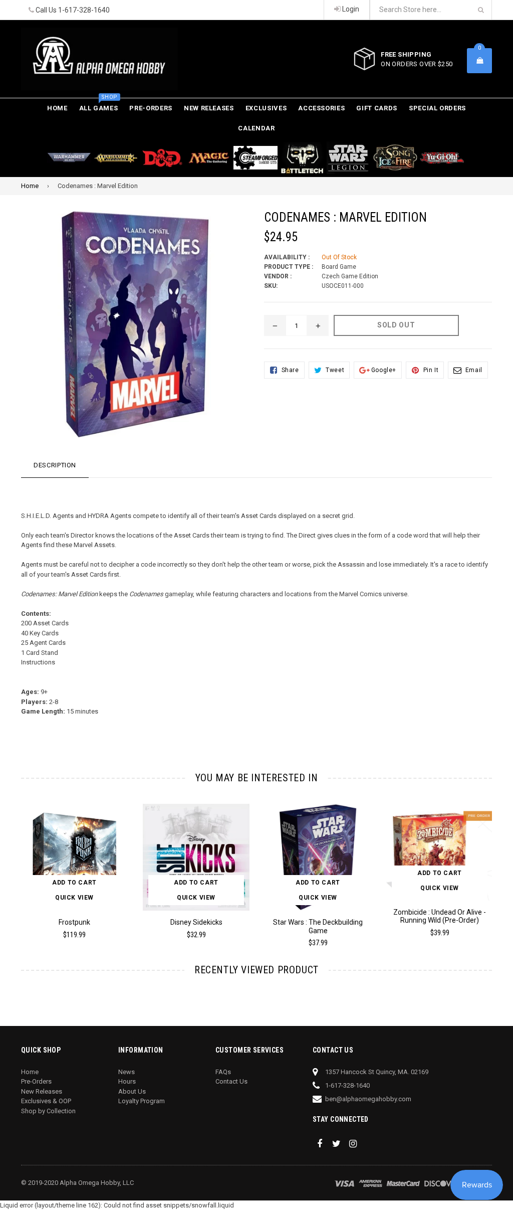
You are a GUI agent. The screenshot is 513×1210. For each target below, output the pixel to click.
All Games (98, 105)
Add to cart (74, 882)
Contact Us (231, 1081)
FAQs (223, 1072)
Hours (127, 1081)
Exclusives (266, 108)
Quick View (74, 897)
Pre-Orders (150, 108)
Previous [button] (11, 865)
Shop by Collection (48, 1111)
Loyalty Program (141, 1101)
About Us (132, 1091)
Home (57, 108)
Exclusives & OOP (46, 1101)
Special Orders (437, 108)
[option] (67, 876)
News (126, 1072)
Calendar (256, 128)
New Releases (209, 108)
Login (350, 9)
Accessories (321, 108)
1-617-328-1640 (84, 10)
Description (55, 465)
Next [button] (502, 865)
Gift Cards (376, 108)
